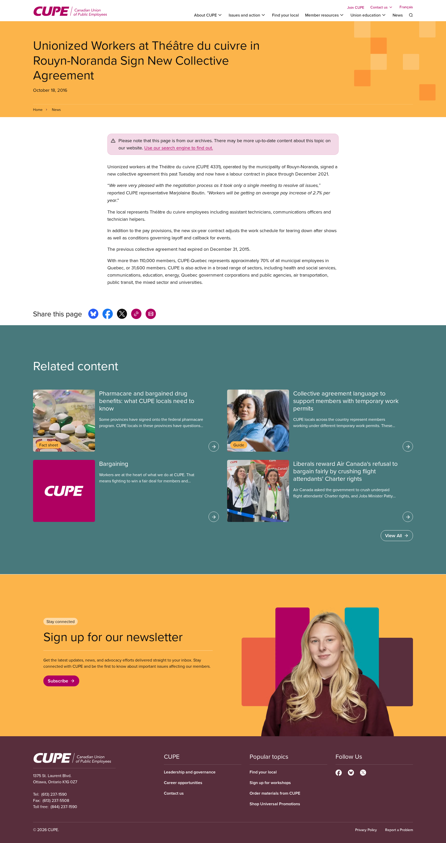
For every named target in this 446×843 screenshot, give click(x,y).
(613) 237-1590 (54, 794)
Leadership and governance (190, 772)
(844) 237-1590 (64, 806)
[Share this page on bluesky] (93, 315)
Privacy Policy (366, 829)
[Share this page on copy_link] (136, 315)
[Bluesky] (351, 772)
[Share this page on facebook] (107, 315)
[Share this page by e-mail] (151, 315)
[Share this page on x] (122, 315)
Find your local (285, 15)
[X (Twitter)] (363, 772)
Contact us (174, 793)
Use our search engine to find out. (178, 148)
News (398, 15)
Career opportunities (183, 783)
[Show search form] (411, 15)
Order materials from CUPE (275, 793)
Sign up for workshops (270, 783)
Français (406, 7)
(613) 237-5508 (56, 800)
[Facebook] (339, 772)
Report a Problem (399, 829)
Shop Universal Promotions (275, 804)
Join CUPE (355, 7)
